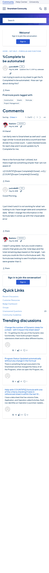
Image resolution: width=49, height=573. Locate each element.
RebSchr (12, 124)
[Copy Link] (10, 73)
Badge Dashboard (10, 304)
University (34, 2)
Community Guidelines (12, 315)
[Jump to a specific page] (44, 117)
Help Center (21, 2)
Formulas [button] (29, 100)
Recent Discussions (10, 296)
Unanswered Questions (24, 311)
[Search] (40, 9)
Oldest (13, 117)
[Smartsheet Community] (17, 9)
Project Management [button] (11, 103)
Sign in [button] (23, 41)
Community (8, 2)
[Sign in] (45, 9)
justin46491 (13, 67)
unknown (40, 69)
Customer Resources (11, 300)
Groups (6, 307)
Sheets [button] (19, 100)
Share (6, 90)
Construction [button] (8, 100)
